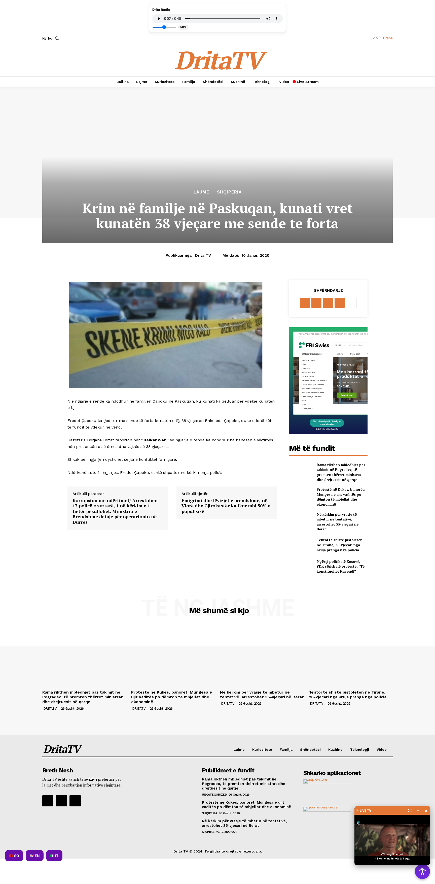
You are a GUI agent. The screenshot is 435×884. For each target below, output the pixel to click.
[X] (316, 303)
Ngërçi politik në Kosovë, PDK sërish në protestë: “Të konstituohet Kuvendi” (341, 566)
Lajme (201, 192)
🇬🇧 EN (35, 856)
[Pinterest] (328, 303)
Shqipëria (229, 192)
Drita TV (203, 255)
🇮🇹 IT (54, 856)
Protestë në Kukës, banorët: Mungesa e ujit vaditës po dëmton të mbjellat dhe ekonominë (341, 497)
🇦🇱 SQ (14, 856)
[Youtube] (75, 800)
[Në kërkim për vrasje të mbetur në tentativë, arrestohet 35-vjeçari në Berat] (300, 520)
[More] (351, 303)
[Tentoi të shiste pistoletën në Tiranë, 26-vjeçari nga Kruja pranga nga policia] (300, 545)
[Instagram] (61, 800)
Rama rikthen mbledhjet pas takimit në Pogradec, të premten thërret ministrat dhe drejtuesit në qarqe (341, 472)
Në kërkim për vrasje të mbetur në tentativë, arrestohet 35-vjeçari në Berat (337, 522)
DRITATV (50, 708)
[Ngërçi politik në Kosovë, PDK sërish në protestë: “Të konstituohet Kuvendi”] (300, 566)
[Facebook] (305, 303)
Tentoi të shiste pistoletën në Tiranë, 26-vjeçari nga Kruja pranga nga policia (339, 544)
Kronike (208, 832)
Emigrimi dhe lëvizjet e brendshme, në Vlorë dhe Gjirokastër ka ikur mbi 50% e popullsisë (226, 506)
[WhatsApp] (340, 303)
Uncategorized (214, 794)
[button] (51, 38)
